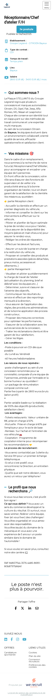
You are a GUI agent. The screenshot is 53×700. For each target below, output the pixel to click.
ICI (26, 552)
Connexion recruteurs (34, 660)
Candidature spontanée (10, 653)
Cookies (33, 652)
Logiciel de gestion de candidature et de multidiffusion (26, 694)
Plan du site (35, 656)
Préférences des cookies (37, 666)
